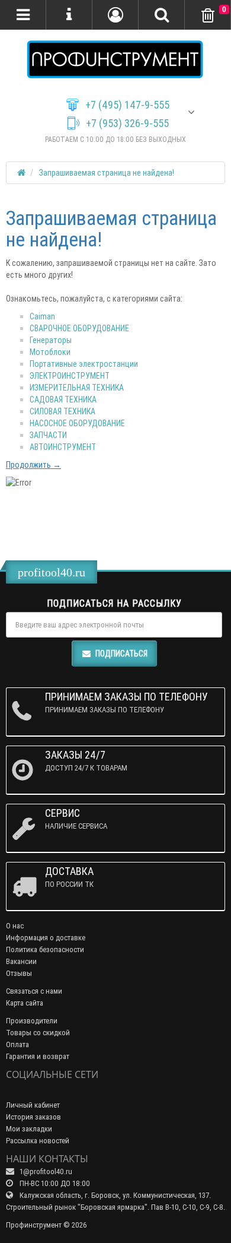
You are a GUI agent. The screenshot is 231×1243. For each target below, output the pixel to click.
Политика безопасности (45, 949)
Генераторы (51, 340)
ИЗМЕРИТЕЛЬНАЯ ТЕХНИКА (77, 387)
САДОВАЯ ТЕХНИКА (63, 399)
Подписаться (121, 653)
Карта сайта (24, 1003)
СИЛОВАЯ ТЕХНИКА (62, 411)
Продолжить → (33, 464)
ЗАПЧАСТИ (48, 435)
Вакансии (21, 961)
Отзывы (19, 973)
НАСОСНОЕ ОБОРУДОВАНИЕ (77, 423)
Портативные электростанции (84, 364)
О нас (15, 926)
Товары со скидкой (38, 1033)
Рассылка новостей (37, 1141)
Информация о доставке (45, 938)
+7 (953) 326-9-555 (127, 123)
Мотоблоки (50, 352)
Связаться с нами (34, 991)
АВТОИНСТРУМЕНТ (63, 447)
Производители (31, 1021)
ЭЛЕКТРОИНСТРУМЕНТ (70, 375)
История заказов (33, 1117)
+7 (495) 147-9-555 (127, 105)
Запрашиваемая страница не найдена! (106, 172)
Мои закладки (29, 1129)
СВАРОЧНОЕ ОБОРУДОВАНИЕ (79, 328)
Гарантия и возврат (37, 1056)
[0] (208, 15)
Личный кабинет (33, 1105)
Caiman (42, 316)
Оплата (17, 1044)
